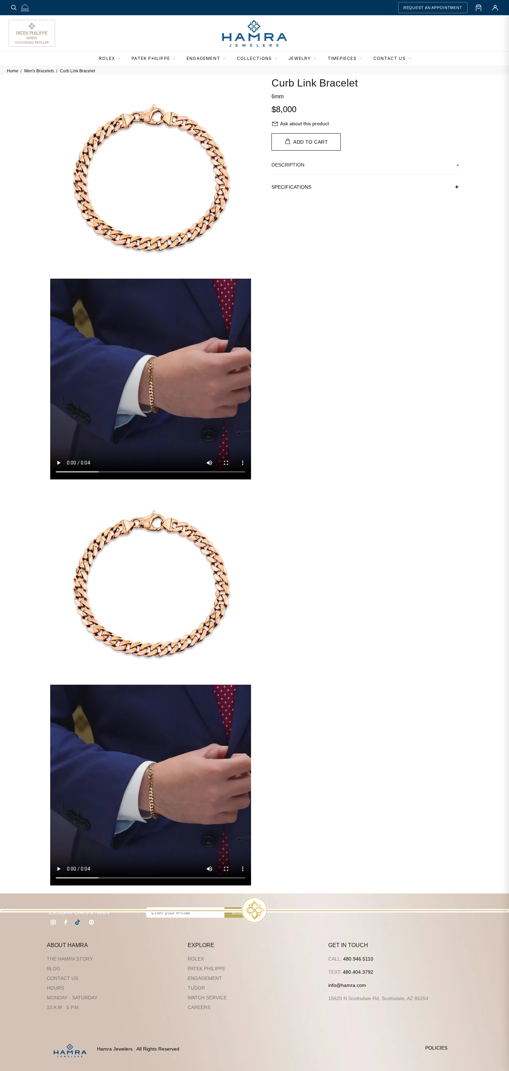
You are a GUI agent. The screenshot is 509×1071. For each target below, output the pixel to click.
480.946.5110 (358, 959)
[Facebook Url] (65, 922)
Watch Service (207, 997)
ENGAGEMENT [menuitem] (203, 58)
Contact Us (62, 978)
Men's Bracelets (39, 71)
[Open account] (495, 7)
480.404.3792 (358, 972)
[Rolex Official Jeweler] (475, 33)
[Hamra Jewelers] (254, 33)
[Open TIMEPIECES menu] (362, 59)
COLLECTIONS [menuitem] (254, 58)
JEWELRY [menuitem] (299, 58)
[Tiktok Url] (78, 922)
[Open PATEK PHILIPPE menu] (175, 59)
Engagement (205, 978)
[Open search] (13, 7)
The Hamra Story (70, 959)
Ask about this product (304, 123)
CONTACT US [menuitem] (389, 58)
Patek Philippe (206, 968)
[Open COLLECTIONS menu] (277, 59)
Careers (199, 1007)
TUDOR (196, 988)
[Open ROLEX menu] (120, 59)
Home (12, 71)
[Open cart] (478, 7)
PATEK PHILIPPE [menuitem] (151, 58)
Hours (55, 988)
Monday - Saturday (72, 997)
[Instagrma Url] (53, 922)
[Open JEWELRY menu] (316, 59)
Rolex (196, 959)
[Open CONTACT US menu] (411, 59)
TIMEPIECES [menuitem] (342, 58)
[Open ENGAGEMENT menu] (226, 59)
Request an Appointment (432, 8)
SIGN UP (241, 913)
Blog (53, 968)
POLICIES (436, 1048)
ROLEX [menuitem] (107, 58)
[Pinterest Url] (91, 922)
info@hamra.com (347, 985)
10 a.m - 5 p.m (63, 1007)
